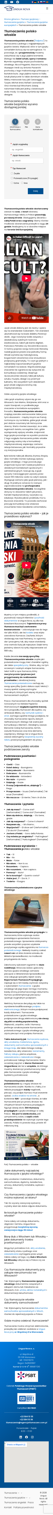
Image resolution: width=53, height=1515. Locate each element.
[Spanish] (47, 2)
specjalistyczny (20, 665)
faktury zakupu (11, 1054)
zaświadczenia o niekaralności (19, 1057)
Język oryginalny (19, 144)
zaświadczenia (11, 1254)
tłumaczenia (25, 986)
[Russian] (44, 2)
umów (22, 1290)
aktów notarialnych (36, 1290)
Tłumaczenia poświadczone (18, 683)
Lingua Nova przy (24, 1330)
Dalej (35, 191)
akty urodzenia (11, 1042)
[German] (35, 2)
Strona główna (11, 19)
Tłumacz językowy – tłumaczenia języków (22, 21)
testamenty (38, 1051)
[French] (32, 2)
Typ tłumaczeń (18, 168)
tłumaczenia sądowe (37, 1039)
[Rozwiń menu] (47, 8)
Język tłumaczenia (19, 155)
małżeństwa (26, 1042)
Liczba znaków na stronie (24, 1095)
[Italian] (38, 2)
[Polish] (41, 2)
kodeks (29, 632)
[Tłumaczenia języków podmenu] (29, 1497)
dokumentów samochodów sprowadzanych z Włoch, (26, 1309)
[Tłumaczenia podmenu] (21, 1492)
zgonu (36, 1042)
